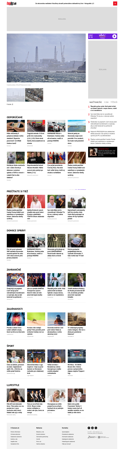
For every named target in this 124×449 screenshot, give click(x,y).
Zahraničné (14, 269)
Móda (69, 414)
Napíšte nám (14, 441)
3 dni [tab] (106, 102)
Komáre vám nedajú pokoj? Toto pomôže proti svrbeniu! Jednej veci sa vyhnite (36, 331)
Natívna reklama (40, 444)
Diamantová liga (11, 373)
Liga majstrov (30, 375)
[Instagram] (92, 428)
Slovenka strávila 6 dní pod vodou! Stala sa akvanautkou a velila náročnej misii (55, 331)
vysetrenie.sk (10, 334)
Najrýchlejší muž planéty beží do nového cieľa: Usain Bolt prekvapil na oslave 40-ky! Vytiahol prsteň (76, 214)
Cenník (38, 439)
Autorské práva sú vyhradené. (95, 433)
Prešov (69, 258)
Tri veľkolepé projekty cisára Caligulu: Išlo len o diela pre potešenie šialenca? (76, 331)
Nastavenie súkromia (16, 436)
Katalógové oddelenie (68, 439)
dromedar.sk (71, 336)
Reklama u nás (40, 432)
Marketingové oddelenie (68, 441)
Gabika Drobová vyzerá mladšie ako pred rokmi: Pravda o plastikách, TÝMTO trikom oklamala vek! (35, 214)
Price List (38, 441)
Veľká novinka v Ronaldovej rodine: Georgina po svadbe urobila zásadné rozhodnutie (54, 369)
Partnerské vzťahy (11, 414)
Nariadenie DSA (15, 444)
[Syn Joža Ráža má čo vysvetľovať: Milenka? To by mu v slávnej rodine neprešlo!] (56, 201)
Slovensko (70, 375)
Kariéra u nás (14, 439)
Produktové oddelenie (68, 434)
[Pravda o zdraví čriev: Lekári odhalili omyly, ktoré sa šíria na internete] (16, 319)
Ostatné (49, 375)
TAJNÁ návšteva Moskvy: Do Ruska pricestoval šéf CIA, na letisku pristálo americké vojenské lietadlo (76, 292)
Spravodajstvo (65, 432)
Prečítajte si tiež (17, 191)
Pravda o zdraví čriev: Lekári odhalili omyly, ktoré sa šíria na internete (16, 330)
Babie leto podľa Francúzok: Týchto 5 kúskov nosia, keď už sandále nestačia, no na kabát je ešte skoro (76, 408)
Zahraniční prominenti (12, 221)
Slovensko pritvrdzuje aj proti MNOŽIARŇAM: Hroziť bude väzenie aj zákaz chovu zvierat (55, 252)
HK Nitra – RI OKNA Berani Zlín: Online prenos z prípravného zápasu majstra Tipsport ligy (76, 369)
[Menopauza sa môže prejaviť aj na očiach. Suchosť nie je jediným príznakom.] (56, 395)
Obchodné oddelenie (67, 436)
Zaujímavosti (15, 308)
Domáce (9, 260)
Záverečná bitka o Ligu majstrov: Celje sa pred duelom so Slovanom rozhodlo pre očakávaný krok (35, 369)
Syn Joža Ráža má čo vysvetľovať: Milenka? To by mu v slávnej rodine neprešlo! (56, 213)
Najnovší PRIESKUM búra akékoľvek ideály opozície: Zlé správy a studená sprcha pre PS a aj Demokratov (103, 134)
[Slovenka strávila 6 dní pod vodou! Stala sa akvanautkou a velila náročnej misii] (56, 319)
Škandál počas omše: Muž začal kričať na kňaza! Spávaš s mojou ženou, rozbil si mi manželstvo (56, 291)
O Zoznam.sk (15, 428)
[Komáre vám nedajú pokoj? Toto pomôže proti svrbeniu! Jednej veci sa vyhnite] (36, 319)
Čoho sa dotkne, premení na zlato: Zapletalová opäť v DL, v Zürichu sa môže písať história (15, 368)
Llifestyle (13, 385)
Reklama (39, 428)
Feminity (49, 412)
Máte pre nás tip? (66, 444)
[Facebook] (89, 428)
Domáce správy (16, 230)
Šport (10, 345)
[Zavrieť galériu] (115, 3)
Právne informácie (15, 432)
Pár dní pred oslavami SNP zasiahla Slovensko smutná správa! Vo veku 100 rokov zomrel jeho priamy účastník (15, 253)
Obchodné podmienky (42, 436)
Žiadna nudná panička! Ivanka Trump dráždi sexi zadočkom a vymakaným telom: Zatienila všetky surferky (15, 214)
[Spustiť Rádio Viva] (102, 35)
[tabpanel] (102, 124)
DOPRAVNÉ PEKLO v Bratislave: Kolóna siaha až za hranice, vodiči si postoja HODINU (35, 252)
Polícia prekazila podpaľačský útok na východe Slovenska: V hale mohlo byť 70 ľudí (76, 252)
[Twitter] (96, 428)
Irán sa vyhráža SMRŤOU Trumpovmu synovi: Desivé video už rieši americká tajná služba (35, 291)
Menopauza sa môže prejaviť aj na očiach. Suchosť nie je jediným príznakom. (55, 407)
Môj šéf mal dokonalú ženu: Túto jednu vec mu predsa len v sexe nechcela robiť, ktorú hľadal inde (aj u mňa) (15, 408)
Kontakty (65, 428)
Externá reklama (40, 434)
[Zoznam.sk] (93, 437)
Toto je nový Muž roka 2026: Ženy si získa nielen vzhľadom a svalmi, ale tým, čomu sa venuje (35, 408)
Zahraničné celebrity (32, 414)
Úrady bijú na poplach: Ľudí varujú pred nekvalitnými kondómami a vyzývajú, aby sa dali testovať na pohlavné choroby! (16, 292)
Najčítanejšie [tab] (96, 102)
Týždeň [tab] (113, 102)
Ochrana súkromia (15, 434)
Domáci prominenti (32, 221)
